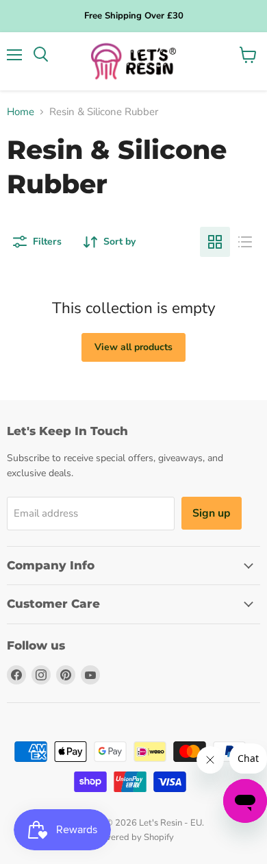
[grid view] (215, 242)
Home (20, 112)
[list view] (245, 242)
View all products (133, 347)
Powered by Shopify (133, 837)
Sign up (211, 513)
